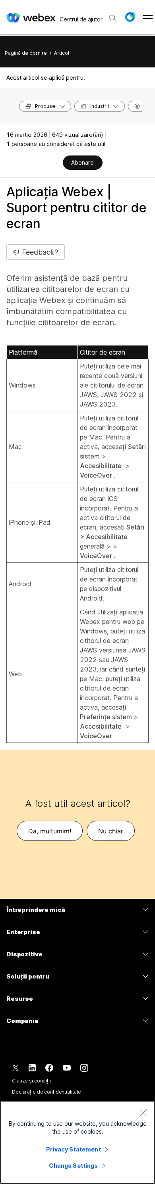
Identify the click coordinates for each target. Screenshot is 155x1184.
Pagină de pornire (26, 53)
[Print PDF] (56, 163)
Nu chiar (110, 831)
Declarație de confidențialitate (46, 1092)
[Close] (143, 1113)
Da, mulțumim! (49, 831)
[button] (130, 17)
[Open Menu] (147, 17)
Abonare (82, 162)
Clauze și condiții (31, 1081)
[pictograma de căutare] (112, 18)
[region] (77, 1142)
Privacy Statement (73, 1149)
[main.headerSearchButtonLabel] (113, 15)
